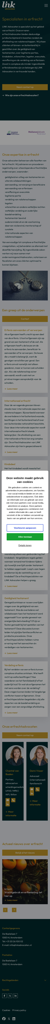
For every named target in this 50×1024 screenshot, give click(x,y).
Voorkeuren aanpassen (25, 528)
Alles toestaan (25, 537)
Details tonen (25, 545)
